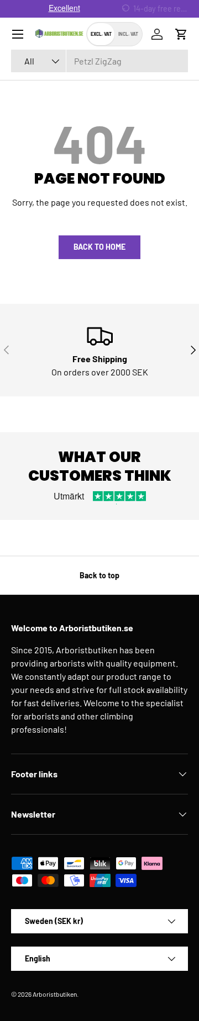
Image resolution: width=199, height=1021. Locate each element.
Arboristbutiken (55, 994)
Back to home (99, 246)
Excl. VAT (101, 34)
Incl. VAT (128, 34)
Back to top (99, 575)
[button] (181, 34)
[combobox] (99, 61)
